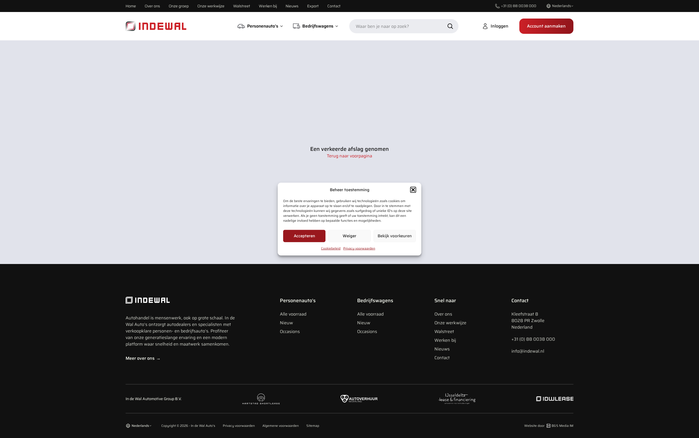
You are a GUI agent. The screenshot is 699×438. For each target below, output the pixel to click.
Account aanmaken (546, 26)
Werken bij (268, 6)
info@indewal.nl (527, 351)
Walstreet (241, 6)
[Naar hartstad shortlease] (261, 399)
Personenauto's (298, 300)
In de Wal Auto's (203, 425)
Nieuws (292, 6)
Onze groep (179, 6)
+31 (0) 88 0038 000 (533, 339)
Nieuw (286, 322)
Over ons (152, 6)
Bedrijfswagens (375, 300)
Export (313, 6)
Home (131, 6)
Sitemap (312, 425)
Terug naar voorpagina (349, 156)
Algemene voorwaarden (280, 425)
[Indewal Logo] (180, 300)
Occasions (290, 331)
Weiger (349, 236)
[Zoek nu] (450, 26)
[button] (413, 190)
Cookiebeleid (330, 248)
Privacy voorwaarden (359, 248)
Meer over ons (143, 358)
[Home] (156, 26)
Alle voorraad (293, 314)
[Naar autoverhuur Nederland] (359, 399)
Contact (333, 6)
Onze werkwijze (210, 6)
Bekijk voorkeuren (395, 236)
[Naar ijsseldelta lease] (456, 398)
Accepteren (304, 236)
